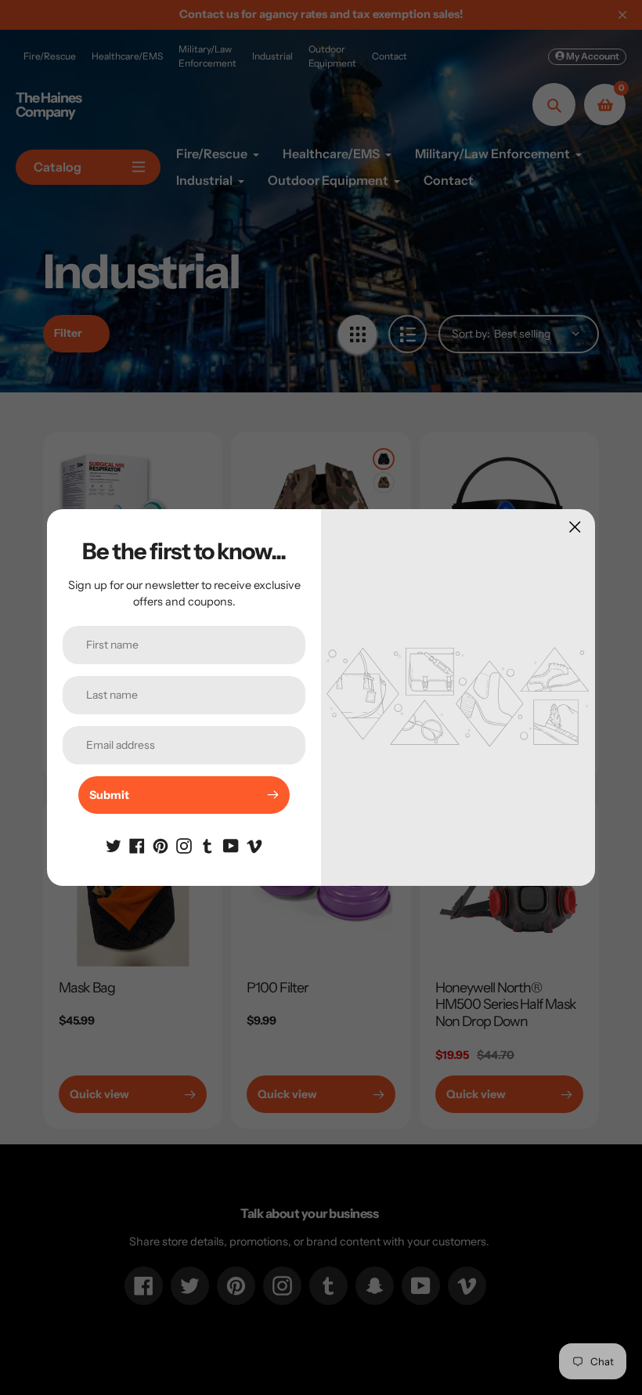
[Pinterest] (160, 845)
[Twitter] (113, 845)
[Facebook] (137, 845)
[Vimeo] (254, 845)
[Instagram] (184, 845)
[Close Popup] (575, 527)
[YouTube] (231, 845)
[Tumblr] (207, 845)
